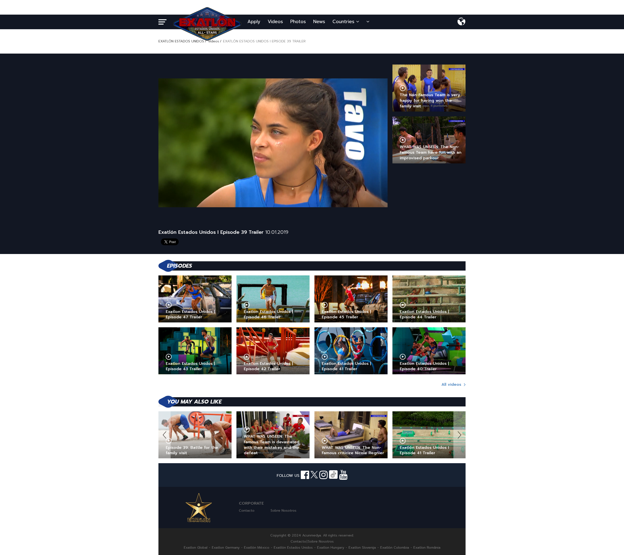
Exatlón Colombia (394, 547)
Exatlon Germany (226, 547)
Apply (253, 21)
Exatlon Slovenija (362, 547)
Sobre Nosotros (283, 510)
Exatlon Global (195, 547)
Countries (344, 21)
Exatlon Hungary (330, 547)
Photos (298, 21)
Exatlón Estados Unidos (293, 547)
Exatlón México (256, 547)
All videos (452, 384)
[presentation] (164, 434)
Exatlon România (426, 547)
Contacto (246, 510)
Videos (275, 21)
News (319, 21)
